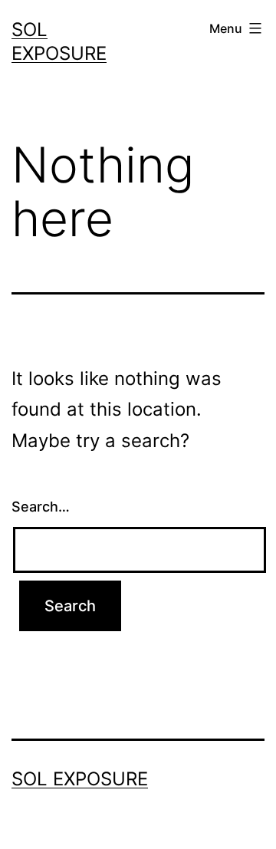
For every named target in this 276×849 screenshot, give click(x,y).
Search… (41, 507)
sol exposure (80, 779)
